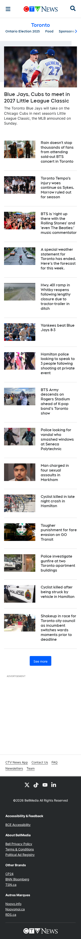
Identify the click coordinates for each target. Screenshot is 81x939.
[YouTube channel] (45, 784)
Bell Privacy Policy (18, 844)
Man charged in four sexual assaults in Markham (55, 472)
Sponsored (67, 31)
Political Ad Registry (20, 855)
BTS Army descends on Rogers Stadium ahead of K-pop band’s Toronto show (55, 401)
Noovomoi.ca (15, 909)
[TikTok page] (36, 784)
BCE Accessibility (18, 825)
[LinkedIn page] (54, 784)
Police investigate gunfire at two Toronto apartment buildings (58, 563)
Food (49, 31)
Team (31, 768)
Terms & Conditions (19, 849)
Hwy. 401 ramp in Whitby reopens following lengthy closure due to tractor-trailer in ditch (55, 297)
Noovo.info (13, 904)
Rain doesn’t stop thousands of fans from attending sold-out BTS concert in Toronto (57, 152)
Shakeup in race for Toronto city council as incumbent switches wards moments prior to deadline (58, 628)
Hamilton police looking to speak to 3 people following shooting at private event (58, 363)
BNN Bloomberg (17, 879)
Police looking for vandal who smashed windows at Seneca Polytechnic (57, 439)
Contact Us (40, 762)
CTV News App (16, 762)
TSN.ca (10, 885)
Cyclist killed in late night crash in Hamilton (58, 501)
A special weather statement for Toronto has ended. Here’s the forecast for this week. (58, 258)
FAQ (55, 762)
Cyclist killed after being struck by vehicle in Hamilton (57, 592)
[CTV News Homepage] (41, 9)
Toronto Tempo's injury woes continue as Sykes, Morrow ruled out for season (57, 187)
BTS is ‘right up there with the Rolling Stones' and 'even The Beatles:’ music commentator (59, 223)
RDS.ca (10, 914)
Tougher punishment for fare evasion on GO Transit (59, 532)
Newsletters (14, 768)
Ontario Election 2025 (22, 31)
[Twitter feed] (27, 784)
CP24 (9, 874)
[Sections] (8, 9)
